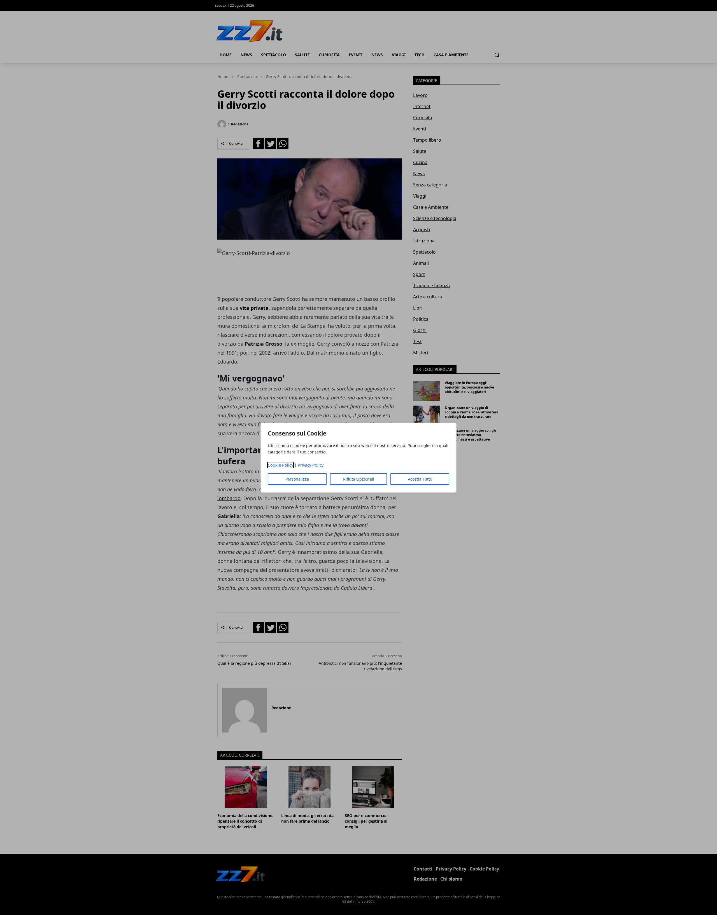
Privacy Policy (310, 465)
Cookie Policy (280, 465)
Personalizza (297, 479)
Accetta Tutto (420, 479)
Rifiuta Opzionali (358, 479)
